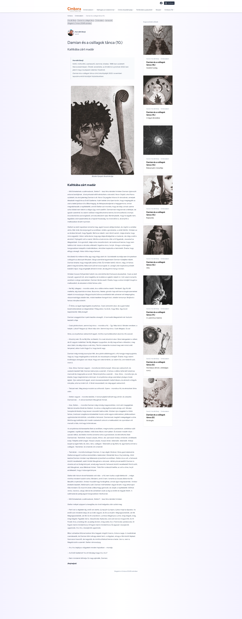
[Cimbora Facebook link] (161, 3)
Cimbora (70, 16)
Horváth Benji (72, 20)
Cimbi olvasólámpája (125, 10)
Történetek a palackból (144, 10)
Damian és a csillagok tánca (86, 20)
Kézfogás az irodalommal (105, 10)
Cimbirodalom (88, 10)
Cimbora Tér (168, 10)
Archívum (171, 3)
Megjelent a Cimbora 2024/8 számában (79, 23)
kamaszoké (108, 20)
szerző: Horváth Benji (152, 59)
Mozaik (158, 10)
